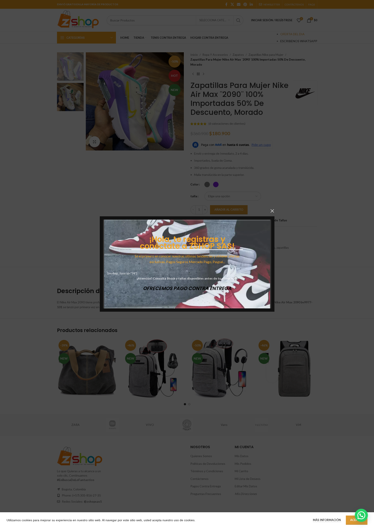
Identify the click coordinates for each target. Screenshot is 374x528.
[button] (361, 515)
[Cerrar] (272, 210)
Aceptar (356, 520)
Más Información (327, 520)
